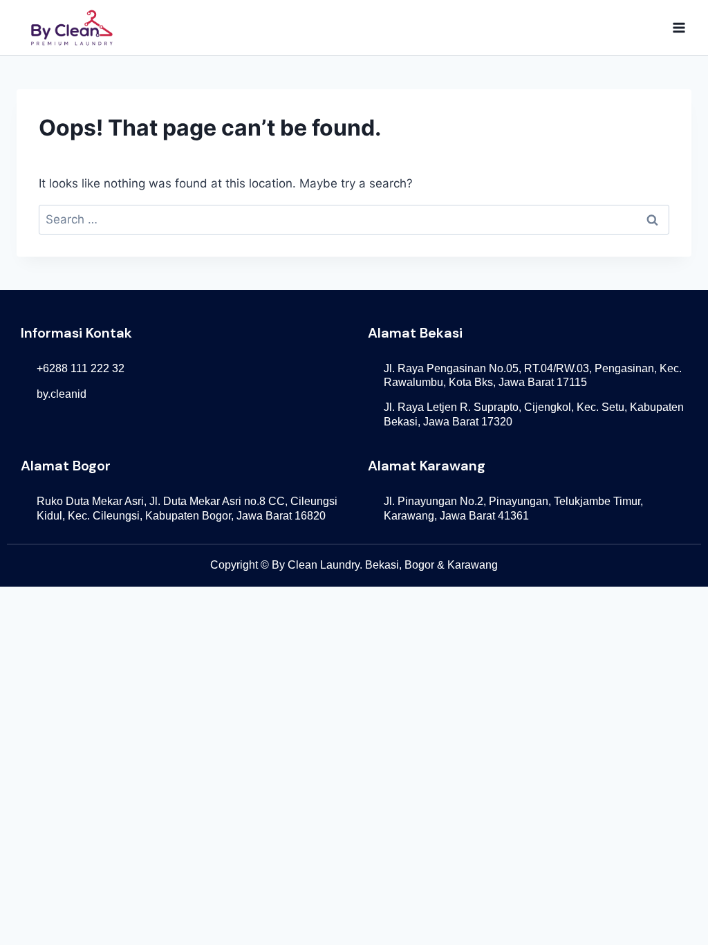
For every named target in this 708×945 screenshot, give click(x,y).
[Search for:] (354, 219)
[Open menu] (678, 27)
